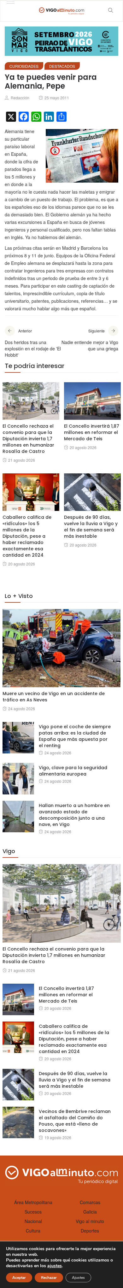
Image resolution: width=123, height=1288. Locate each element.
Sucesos (33, 1212)
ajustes (54, 1266)
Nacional (33, 1221)
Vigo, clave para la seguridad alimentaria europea (73, 770)
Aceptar (19, 1277)
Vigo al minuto (90, 1221)
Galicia (90, 1212)
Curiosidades (23, 66)
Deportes (90, 1230)
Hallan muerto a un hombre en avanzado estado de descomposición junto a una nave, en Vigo (74, 815)
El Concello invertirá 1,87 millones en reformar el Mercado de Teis (91, 432)
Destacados (62, 66)
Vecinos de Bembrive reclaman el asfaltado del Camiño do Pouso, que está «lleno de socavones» (75, 1120)
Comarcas (90, 1202)
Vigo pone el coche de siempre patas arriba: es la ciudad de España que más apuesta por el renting (75, 736)
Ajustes (78, 1277)
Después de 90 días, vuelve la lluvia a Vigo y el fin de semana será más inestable (91, 526)
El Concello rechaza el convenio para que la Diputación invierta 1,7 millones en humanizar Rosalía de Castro (28, 438)
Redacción (20, 97)
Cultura (33, 1230)
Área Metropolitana (33, 1202)
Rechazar (49, 1277)
